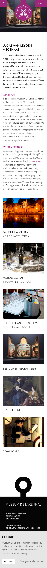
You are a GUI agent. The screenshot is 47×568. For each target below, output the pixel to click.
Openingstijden (13, 525)
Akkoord (8, 561)
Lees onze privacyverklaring (14, 553)
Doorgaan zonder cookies (31, 561)
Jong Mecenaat (34, 161)
